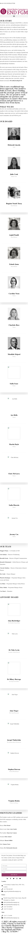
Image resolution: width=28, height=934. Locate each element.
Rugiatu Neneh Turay (14, 203)
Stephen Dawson (14, 769)
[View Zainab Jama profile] (14, 262)
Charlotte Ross (14, 325)
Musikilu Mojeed (14, 354)
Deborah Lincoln (14, 145)
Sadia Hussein (14, 505)
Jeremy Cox (14, 534)
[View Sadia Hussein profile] (14, 502)
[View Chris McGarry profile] (14, 471)
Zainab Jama (14, 264)
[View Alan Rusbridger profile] (14, 618)
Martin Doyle (14, 444)
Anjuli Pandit (14, 235)
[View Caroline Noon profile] (14, 291)
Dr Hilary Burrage (14, 679)
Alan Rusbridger (14, 620)
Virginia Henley (14, 800)
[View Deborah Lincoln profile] (14, 142)
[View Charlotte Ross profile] (14, 322)
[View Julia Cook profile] (14, 171)
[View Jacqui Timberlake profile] (14, 737)
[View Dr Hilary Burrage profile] (14, 676)
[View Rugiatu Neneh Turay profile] (14, 201)
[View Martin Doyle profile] (14, 442)
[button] (14, 16)
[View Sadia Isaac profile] (14, 381)
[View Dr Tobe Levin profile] (14, 647)
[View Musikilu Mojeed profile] (14, 352)
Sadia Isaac (14, 383)
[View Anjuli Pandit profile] (14, 232)
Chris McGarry (14, 473)
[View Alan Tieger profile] (14, 708)
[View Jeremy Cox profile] (14, 532)
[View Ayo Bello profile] (14, 412)
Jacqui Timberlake (14, 740)
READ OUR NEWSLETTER (7, 3)
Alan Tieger (14, 710)
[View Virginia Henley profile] (14, 798)
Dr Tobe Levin (14, 650)
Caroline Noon (14, 293)
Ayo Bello (14, 415)
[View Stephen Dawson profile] (14, 767)
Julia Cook (14, 174)
